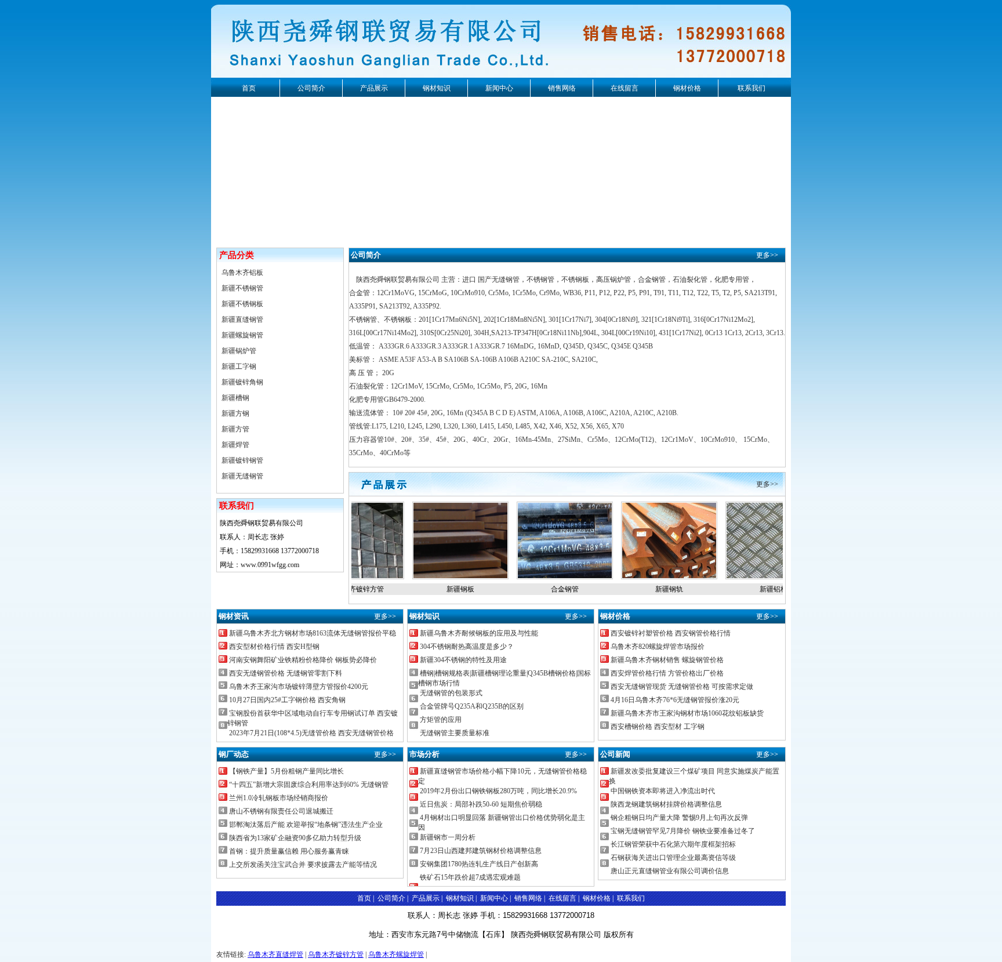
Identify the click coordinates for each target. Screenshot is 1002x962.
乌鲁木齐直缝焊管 (275, 954)
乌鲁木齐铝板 (242, 272)
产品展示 (374, 88)
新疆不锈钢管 (242, 288)
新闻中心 (499, 88)
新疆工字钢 (239, 366)
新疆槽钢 (235, 398)
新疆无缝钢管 (242, 476)
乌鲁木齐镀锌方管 (336, 954)
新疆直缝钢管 (242, 319)
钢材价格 (687, 88)
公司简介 (311, 88)
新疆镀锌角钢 (242, 382)
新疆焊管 (235, 445)
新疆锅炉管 (239, 351)
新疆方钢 (235, 413)
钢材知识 (437, 88)
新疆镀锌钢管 (242, 460)
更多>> (767, 255)
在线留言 (624, 88)
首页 (249, 88)
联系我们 (751, 88)
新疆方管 (235, 429)
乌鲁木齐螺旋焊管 (396, 954)
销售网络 (562, 88)
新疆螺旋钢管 (242, 335)
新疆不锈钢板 (242, 304)
